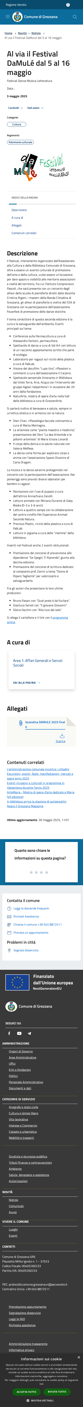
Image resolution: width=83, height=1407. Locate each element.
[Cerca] (75, 17)
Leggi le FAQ (17, 1319)
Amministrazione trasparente (28, 1343)
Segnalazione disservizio (25, 1313)
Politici (13, 1076)
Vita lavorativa (18, 1119)
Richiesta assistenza (22, 1325)
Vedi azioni (33, 108)
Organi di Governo (21, 1051)
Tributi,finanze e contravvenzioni (30, 1162)
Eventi (13, 1235)
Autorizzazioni (18, 1181)
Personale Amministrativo (26, 1082)
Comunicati (16, 1206)
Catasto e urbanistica (23, 1131)
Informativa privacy (21, 1350)
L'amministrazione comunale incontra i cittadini (38, 769)
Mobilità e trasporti (21, 1137)
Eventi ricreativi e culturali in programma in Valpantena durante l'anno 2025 (35, 785)
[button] (41, 1400)
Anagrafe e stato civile (23, 1107)
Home (8, 33)
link (41, 1383)
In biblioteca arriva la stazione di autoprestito (36, 801)
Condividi (13, 108)
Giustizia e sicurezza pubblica (28, 1156)
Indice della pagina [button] (25, 197)
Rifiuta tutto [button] (57, 1391)
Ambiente (15, 1168)
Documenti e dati (20, 1088)
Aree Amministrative (22, 1057)
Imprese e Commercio (23, 1125)
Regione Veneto (16, 4)
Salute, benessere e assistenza (29, 1175)
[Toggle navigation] (7, 16)
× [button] (78, 1357)
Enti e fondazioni (20, 1069)
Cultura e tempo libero (23, 1113)
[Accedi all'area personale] (68, 4)
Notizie (36, 33)
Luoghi (13, 1229)
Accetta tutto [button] (26, 1392)
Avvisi (13, 1212)
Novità (22, 33)
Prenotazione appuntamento (27, 1306)
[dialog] (41, 1380)
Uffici (12, 1063)
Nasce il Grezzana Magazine (25, 806)
